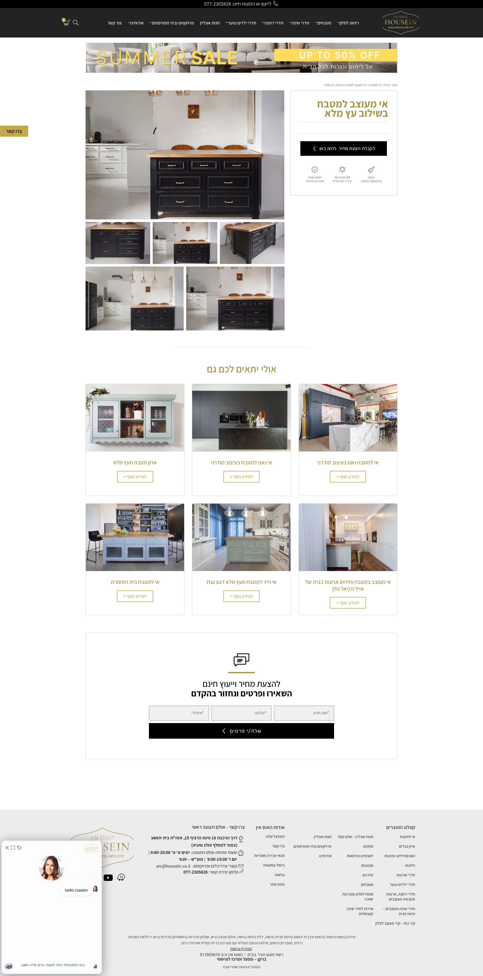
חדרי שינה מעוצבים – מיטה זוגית (399, 911)
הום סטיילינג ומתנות (399, 855)
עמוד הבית (390, 85)
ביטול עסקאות (274, 865)
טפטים (368, 846)
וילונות (410, 865)
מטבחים (324, 23)
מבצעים (367, 865)
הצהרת (246, 948)
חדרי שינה (300, 23)
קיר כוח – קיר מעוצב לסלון (395, 923)
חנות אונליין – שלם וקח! (355, 836)
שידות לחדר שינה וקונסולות (360, 911)
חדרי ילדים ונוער (242, 23)
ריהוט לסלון (349, 23)
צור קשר (114, 23)
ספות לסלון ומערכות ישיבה (357, 896)
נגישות (280, 874)
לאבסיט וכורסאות (360, 855)
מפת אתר (277, 884)
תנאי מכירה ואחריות (269, 855)
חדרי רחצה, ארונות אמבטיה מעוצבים (400, 896)
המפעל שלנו (275, 836)
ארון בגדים (407, 846)
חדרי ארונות (405, 875)
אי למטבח (375, 85)
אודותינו (137, 23)
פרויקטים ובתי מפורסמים (173, 23)
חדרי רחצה (273, 23)
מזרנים (368, 875)
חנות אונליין (210, 23)
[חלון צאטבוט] (51, 907)
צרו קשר (278, 846)
